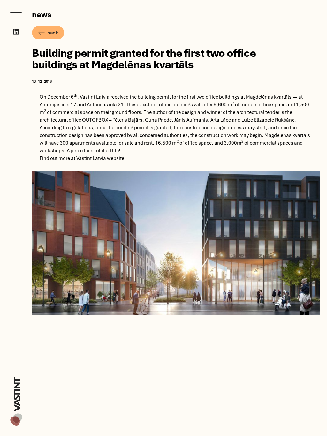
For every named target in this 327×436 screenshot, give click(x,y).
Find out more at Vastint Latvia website (82, 158)
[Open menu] (16, 16)
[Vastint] (16, 378)
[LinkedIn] (16, 32)
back (52, 32)
